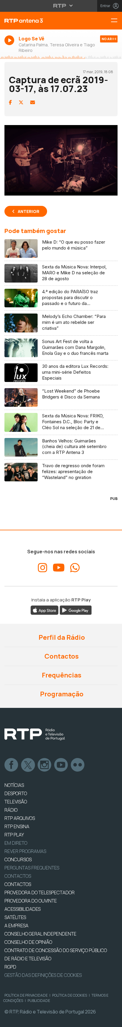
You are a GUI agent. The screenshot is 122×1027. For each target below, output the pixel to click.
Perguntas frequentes (31, 867)
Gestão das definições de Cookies (43, 975)
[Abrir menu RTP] (61, 5)
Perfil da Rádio (61, 637)
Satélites (15, 917)
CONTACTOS (17, 884)
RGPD (10, 967)
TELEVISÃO (15, 801)
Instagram (45, 765)
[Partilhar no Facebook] (10, 102)
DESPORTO (15, 793)
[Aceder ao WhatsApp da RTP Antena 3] (75, 568)
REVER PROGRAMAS (25, 851)
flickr (78, 765)
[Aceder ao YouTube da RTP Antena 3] (59, 568)
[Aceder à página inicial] (40, 20)
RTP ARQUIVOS (19, 818)
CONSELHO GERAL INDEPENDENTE (40, 934)
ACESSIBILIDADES (22, 909)
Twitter (28, 765)
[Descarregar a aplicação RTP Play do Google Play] (76, 610)
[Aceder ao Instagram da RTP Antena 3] (42, 568)
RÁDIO (10, 810)
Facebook (11, 765)
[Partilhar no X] (21, 102)
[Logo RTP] (34, 734)
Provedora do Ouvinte (30, 901)
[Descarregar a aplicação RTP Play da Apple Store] (44, 610)
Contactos (61, 656)
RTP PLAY (14, 834)
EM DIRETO (15, 843)
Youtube (61, 765)
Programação (61, 694)
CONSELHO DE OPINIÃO (28, 942)
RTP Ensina (16, 826)
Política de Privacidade (26, 995)
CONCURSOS (18, 859)
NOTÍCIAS (14, 785)
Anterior (28, 211)
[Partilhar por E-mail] (32, 102)
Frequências (61, 675)
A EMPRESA (16, 925)
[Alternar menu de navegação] (116, 20)
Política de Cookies (69, 995)
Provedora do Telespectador (39, 892)
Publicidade (39, 1000)
